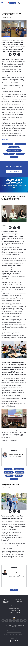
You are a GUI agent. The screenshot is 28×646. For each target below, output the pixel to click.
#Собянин (18, 475)
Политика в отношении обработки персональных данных (14, 633)
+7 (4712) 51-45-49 (14, 610)
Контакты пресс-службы (8, 605)
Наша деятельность (11, 6)
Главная (3, 6)
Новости (18, 6)
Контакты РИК (18, 601)
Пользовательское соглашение (14, 630)
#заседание (14, 156)
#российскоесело (14, 147)
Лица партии (18, 599)
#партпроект (20, 153)
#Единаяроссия (18, 469)
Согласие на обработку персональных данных (14, 634)
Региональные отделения (5, 602)
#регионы (9, 475)
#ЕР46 (8, 469)
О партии (4, 599)
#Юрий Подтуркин (9, 153)
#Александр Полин (7, 144)
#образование (19, 472)
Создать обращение (14, 171)
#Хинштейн (14, 478)
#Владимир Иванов (20, 144)
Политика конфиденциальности (14, 631)
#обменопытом (8, 472)
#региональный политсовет (14, 150)
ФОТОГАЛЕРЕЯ (5, 139)
